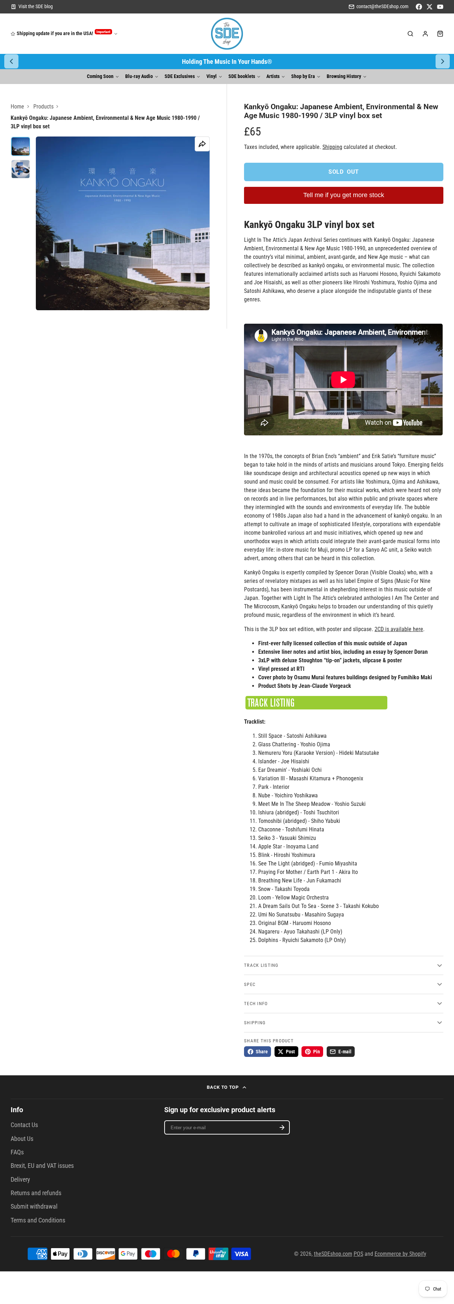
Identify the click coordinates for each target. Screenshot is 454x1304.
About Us (22, 1138)
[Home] (227, 34)
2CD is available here (399, 629)
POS (358, 1253)
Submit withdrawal (34, 1206)
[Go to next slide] (443, 61)
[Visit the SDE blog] (32, 7)
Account (425, 33)
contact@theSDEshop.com (382, 7)
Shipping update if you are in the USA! (63, 33)
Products (43, 106)
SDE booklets (241, 76)
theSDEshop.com (333, 1253)
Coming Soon (100, 76)
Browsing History (344, 76)
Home (17, 106)
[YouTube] (440, 7)
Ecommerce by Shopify (400, 1253)
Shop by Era (303, 76)
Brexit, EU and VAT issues (42, 1165)
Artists (272, 76)
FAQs (17, 1152)
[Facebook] (419, 7)
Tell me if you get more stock (343, 195)
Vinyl (211, 76)
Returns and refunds (36, 1193)
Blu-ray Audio (139, 76)
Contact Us (24, 1125)
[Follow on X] (429, 7)
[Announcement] (227, 61)
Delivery (20, 1179)
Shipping (332, 147)
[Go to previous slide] (11, 61)
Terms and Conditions (38, 1220)
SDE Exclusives (180, 76)
